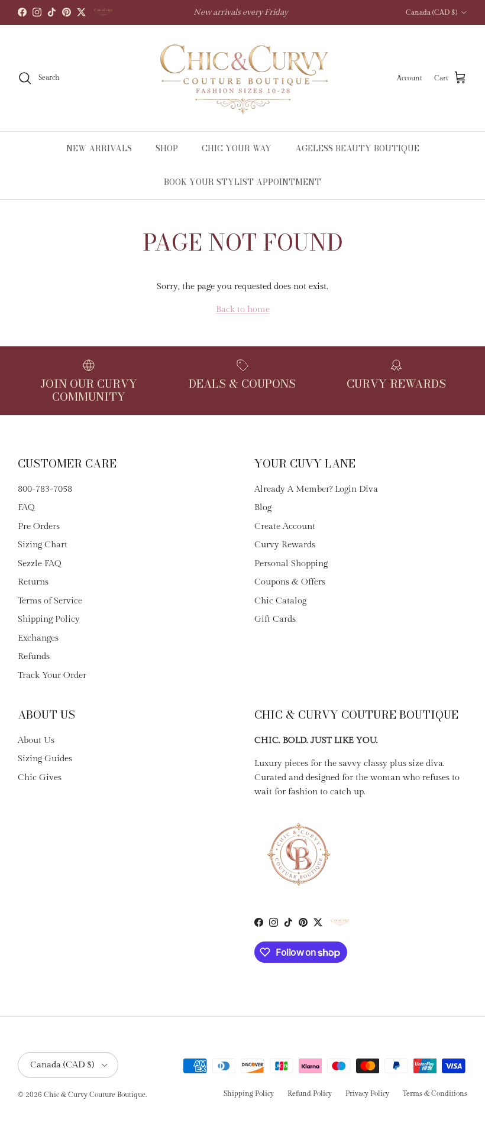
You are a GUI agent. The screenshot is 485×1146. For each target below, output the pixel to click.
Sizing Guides (45, 759)
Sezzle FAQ (40, 564)
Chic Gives (40, 777)
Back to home (243, 309)
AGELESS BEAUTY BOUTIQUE (357, 148)
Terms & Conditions (435, 1093)
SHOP (167, 148)
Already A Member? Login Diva (316, 489)
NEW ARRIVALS (99, 148)
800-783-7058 (45, 489)
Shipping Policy (49, 619)
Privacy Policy (367, 1093)
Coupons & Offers (289, 582)
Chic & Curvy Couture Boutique (95, 1094)
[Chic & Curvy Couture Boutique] (243, 78)
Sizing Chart (42, 545)
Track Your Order (52, 675)
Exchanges (38, 638)
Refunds (34, 656)
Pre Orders (39, 526)
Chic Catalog (280, 601)
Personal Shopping (291, 564)
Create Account (284, 526)
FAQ (26, 507)
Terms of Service (50, 601)
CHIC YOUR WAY (236, 148)
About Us (36, 740)
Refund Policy (309, 1093)
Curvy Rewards (284, 545)
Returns (33, 582)
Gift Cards (275, 619)
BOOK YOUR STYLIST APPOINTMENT (242, 182)
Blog (262, 507)
